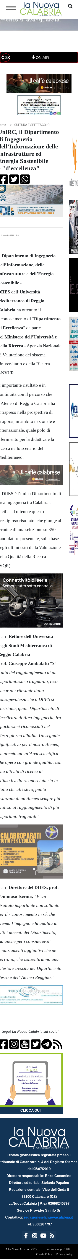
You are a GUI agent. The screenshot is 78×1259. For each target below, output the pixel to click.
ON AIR (42, 57)
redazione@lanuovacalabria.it (48, 1217)
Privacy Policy (64, 1254)
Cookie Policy (44, 1254)
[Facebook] (26, 1236)
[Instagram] (34, 1236)
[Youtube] (43, 1236)
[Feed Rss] (52, 1236)
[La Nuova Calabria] (40, 8)
